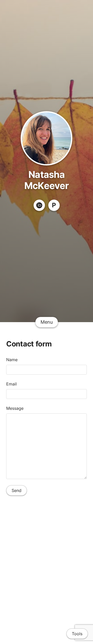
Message (15, 408)
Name (12, 359)
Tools (77, 633)
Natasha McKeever (46, 180)
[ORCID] (39, 205)
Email (11, 384)
